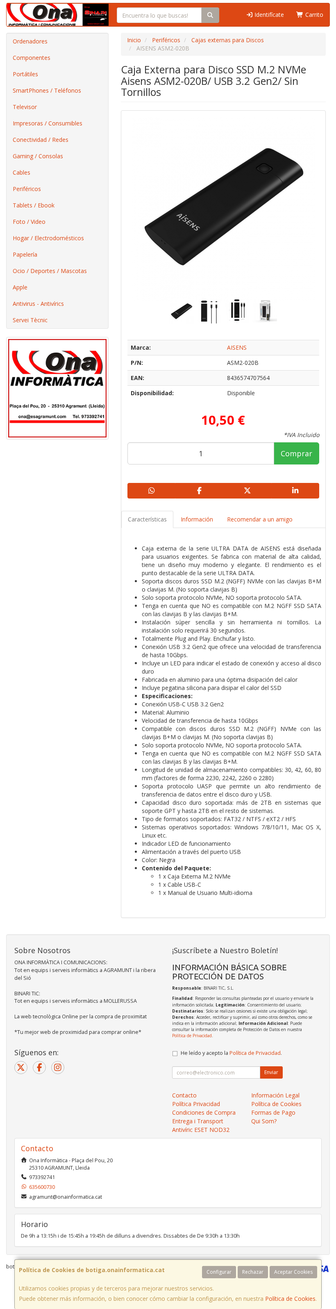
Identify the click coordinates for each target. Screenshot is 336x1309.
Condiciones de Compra (204, 1112)
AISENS (237, 347)
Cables (21, 172)
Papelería (25, 254)
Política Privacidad (196, 1104)
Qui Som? (264, 1121)
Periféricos (27, 189)
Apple (20, 287)
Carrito (313, 14)
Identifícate (268, 14)
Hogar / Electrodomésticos (48, 238)
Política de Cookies (290, 1298)
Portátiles (25, 74)
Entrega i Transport (197, 1121)
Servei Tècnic (30, 320)
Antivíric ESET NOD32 (200, 1130)
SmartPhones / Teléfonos (47, 90)
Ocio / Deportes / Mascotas (50, 271)
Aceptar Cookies (293, 1271)
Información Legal (275, 1095)
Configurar (219, 1271)
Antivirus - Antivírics (38, 303)
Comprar (296, 453)
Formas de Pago (273, 1112)
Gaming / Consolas (38, 156)
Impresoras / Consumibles (47, 123)
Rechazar (252, 1271)
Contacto (184, 1095)
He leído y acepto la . (231, 1052)
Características (147, 519)
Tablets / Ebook (33, 205)
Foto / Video (29, 221)
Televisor (25, 107)
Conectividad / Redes (40, 139)
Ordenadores (30, 41)
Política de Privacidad (192, 1035)
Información (197, 519)
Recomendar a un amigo (260, 519)
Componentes (31, 57)
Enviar (271, 1072)
